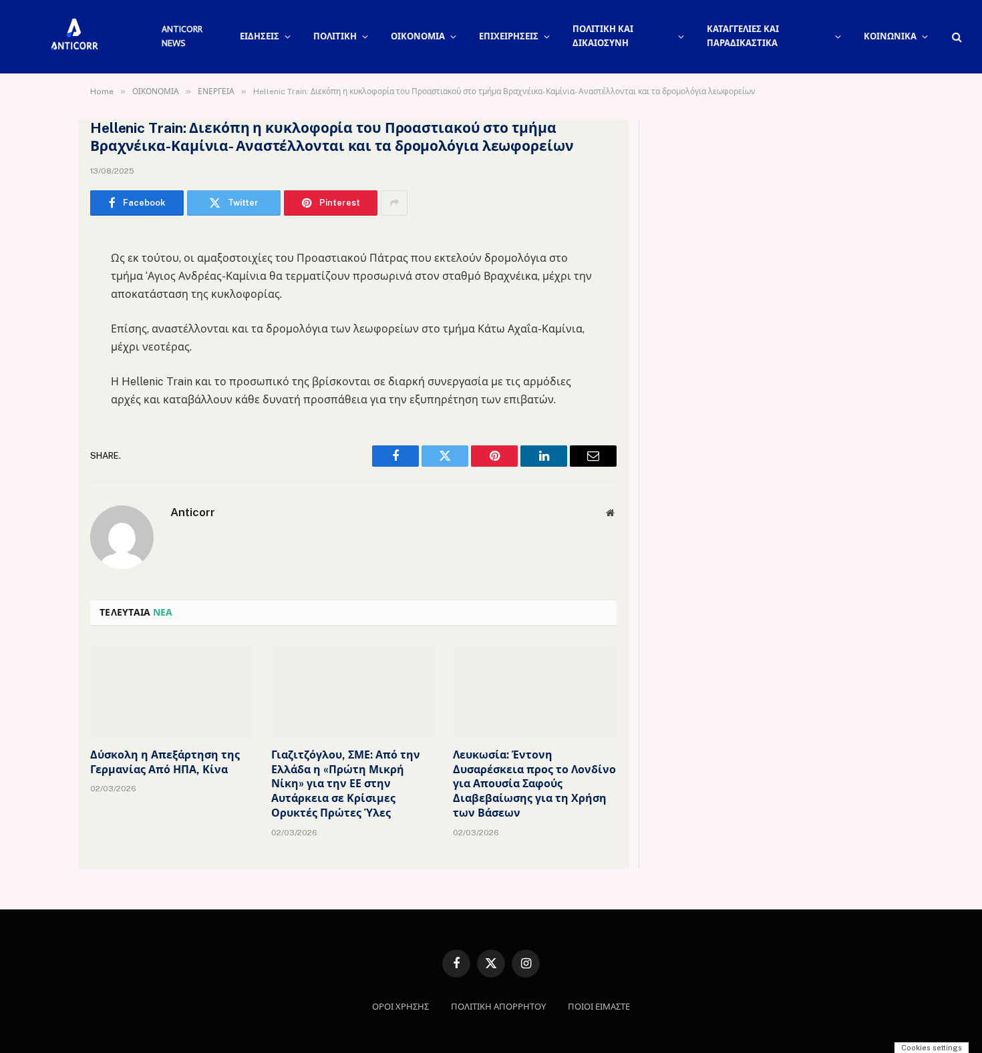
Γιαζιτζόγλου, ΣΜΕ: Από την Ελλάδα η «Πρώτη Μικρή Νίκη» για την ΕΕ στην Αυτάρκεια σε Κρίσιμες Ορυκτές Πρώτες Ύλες (345, 784)
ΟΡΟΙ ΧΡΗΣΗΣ (400, 1007)
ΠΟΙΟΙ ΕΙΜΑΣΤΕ (599, 1007)
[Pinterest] (43, 378)
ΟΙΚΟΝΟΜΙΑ (418, 36)
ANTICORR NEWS (182, 36)
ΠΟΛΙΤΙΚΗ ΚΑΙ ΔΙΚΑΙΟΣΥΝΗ (602, 36)
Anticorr (192, 512)
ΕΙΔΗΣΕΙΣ (259, 36)
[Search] (955, 37)
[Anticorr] (73, 36)
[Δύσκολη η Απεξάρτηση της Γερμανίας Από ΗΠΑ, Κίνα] (172, 691)
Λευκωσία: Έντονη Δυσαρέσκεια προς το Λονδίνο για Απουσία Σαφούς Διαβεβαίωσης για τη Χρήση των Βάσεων (534, 784)
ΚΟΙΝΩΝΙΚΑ (890, 36)
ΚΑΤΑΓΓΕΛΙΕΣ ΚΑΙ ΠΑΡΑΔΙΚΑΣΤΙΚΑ (743, 36)
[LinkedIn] (43, 344)
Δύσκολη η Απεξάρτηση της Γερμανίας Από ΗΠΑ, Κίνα (165, 762)
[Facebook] (43, 276)
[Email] (43, 412)
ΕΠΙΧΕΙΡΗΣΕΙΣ (508, 36)
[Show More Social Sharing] (394, 203)
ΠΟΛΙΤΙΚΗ (335, 36)
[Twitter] (43, 310)
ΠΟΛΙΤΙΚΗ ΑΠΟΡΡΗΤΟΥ (498, 1007)
